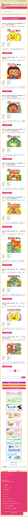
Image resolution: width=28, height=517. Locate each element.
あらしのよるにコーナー (10, 501)
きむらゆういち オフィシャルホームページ (16, 511)
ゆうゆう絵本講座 (9, 506)
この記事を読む (7, 53)
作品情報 (19, 26)
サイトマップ (5, 476)
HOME (6, 485)
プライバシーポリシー (7, 474)
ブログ (6, 494)
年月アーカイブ (14, 464)
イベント (7, 492)
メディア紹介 (8, 499)
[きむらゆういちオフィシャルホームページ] (14, 5)
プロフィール (8, 487)
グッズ (6, 496)
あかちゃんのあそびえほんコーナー (13, 503)
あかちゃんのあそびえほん (11, 26)
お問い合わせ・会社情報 (10, 508)
